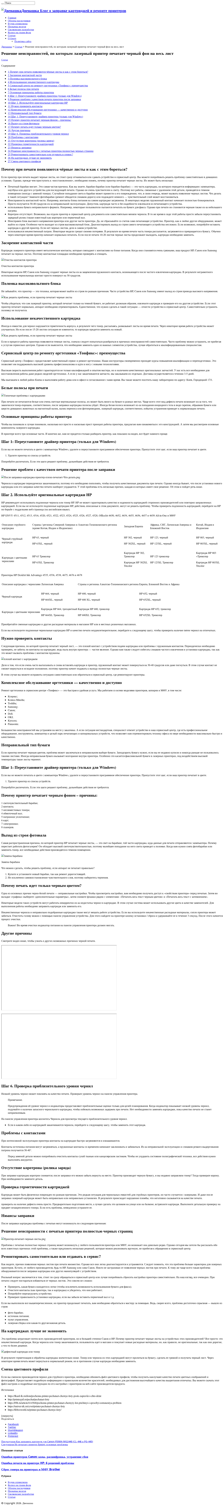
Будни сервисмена (18, 23)
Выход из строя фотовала (23, 123)
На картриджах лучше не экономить (30, 157)
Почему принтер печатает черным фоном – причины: (39, 120)
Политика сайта (22, 41)
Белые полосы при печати (23, 89)
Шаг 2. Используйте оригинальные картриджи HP (38, 102)
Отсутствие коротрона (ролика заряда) (31, 140)
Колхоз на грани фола (19, 32)
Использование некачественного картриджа (33, 82)
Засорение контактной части (25, 75)
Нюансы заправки (19, 147)
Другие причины (19, 130)
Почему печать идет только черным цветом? (34, 126)
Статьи (11, 35)
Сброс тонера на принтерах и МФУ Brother (30, 1469)
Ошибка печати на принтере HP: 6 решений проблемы (37, 1463)
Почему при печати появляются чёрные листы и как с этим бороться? (48, 71)
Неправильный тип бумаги (24, 113)
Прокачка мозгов (17, 26)
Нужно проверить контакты (25, 106)
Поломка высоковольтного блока (27, 78)
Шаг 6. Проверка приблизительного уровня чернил (38, 133)
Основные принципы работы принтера (31, 92)
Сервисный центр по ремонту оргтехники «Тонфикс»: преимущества (48, 85)
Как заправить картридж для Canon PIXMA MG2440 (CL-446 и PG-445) (47, 1441)
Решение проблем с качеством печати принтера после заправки (44, 99)
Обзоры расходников (19, 20)
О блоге (12, 38)
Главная (12, 17)
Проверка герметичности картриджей (31, 144)
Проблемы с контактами (23, 137)
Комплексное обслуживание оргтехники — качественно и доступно (48, 109)
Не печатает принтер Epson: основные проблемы (34, 1444)
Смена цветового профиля (24, 161)
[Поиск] (2, 3)
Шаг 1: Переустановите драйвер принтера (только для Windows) (45, 95)
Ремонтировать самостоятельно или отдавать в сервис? (40, 154)
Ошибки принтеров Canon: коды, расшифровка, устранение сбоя (44, 1456)
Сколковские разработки (21, 29)
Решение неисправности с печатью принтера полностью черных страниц (50, 151)
